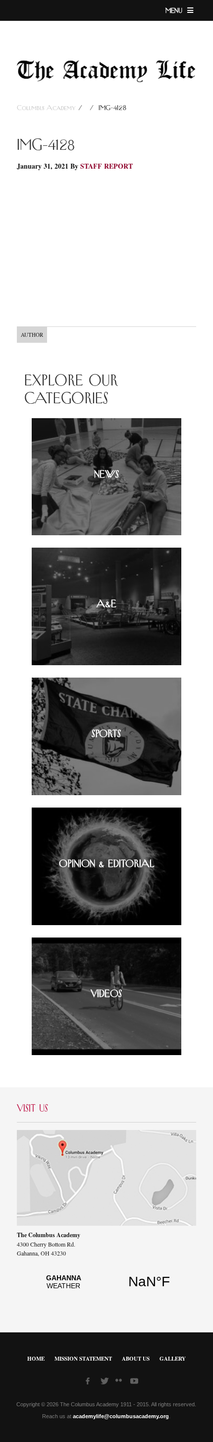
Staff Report (106, 166)
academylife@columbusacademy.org (121, 1416)
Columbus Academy (47, 108)
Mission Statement (83, 1359)
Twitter (105, 1382)
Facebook (91, 1382)
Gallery (173, 1359)
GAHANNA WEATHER (106, 1287)
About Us (136, 1359)
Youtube (135, 1382)
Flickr (120, 1383)
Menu (175, 10)
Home (36, 1359)
